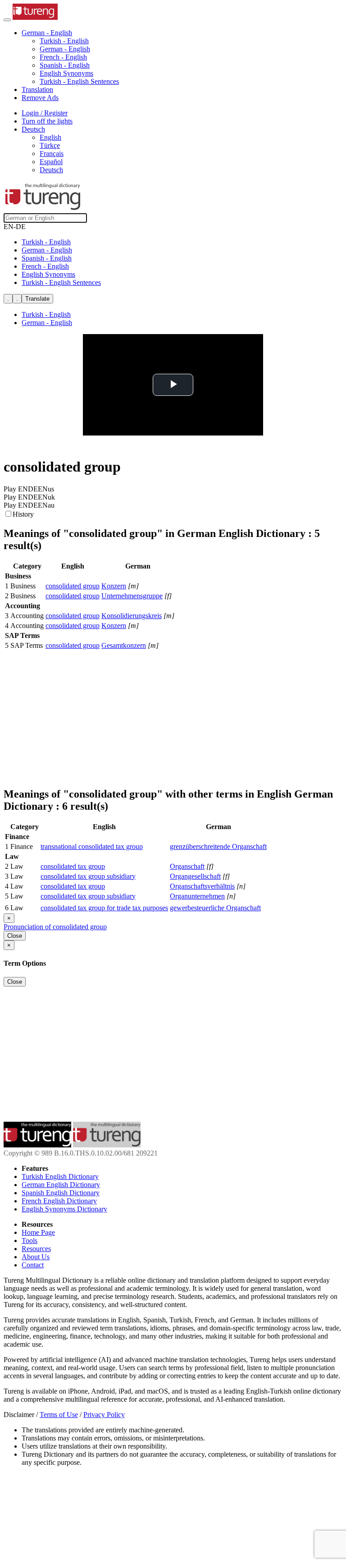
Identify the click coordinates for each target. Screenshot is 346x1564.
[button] (47, 33)
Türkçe (50, 145)
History (23, 514)
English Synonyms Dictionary (64, 1209)
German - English (65, 49)
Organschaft (187, 866)
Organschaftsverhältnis (202, 886)
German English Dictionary (61, 1184)
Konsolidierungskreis (131, 615)
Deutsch (51, 170)
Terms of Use (59, 1414)
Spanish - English (65, 65)
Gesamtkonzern (123, 645)
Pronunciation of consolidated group (55, 927)
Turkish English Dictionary (60, 1176)
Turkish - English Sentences (79, 81)
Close (14, 935)
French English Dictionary (59, 1201)
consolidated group (73, 586)
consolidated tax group (73, 866)
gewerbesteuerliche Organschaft (215, 908)
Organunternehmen (197, 896)
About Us (36, 1257)
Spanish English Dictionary (61, 1193)
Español (51, 161)
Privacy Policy (104, 1414)
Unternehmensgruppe (132, 596)
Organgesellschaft (195, 876)
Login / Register (45, 113)
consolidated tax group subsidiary (88, 876)
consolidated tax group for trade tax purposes (104, 908)
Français (52, 153)
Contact (33, 1265)
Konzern (113, 586)
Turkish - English (64, 41)
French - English (63, 57)
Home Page (38, 1232)
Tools (29, 1240)
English (50, 137)
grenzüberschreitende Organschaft (218, 846)
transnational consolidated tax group (92, 846)
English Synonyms (66, 73)
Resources (36, 1248)
